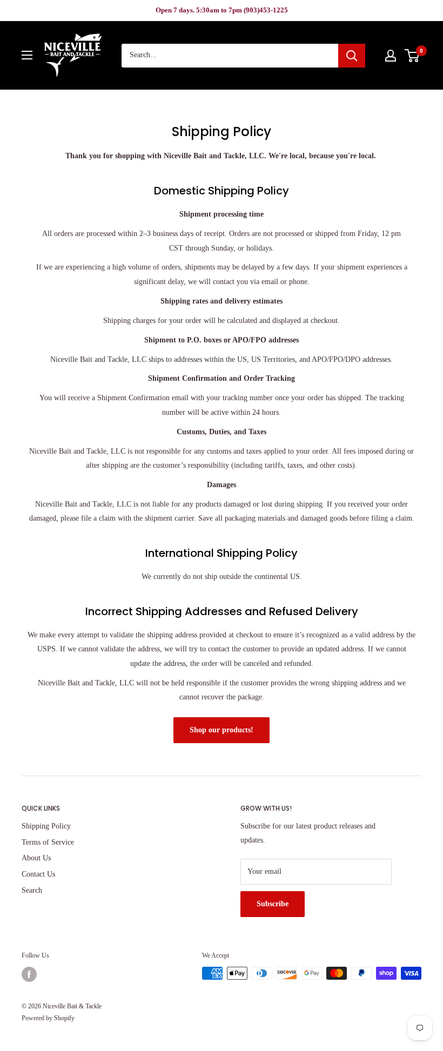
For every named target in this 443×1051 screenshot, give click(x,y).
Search (32, 890)
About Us (36, 858)
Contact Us (38, 874)
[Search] (351, 56)
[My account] (390, 56)
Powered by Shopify (48, 1018)
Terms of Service (48, 842)
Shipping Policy (46, 826)
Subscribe (272, 904)
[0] (412, 55)
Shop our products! (221, 730)
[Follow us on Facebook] (29, 974)
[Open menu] (27, 55)
